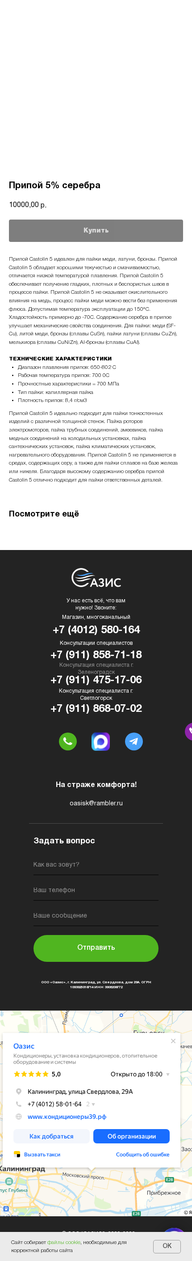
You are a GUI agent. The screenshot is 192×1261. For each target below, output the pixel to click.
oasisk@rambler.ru (96, 804)
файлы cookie (63, 1242)
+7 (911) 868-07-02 (96, 709)
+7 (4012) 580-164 (96, 630)
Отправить (96, 948)
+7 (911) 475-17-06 (96, 681)
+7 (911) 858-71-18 (96, 655)
